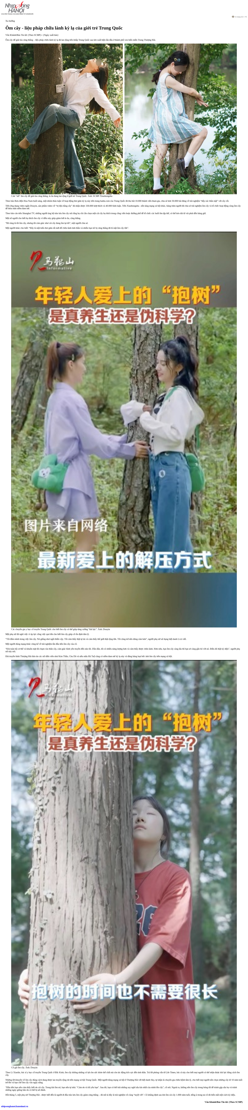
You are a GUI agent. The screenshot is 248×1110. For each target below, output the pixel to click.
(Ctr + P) (241, 17)
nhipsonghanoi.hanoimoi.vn (14, 1106)
